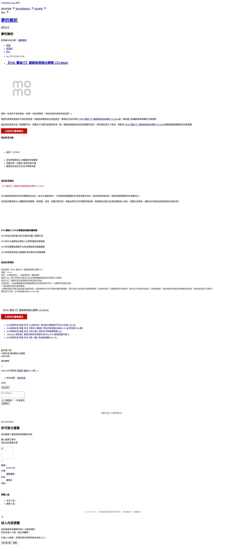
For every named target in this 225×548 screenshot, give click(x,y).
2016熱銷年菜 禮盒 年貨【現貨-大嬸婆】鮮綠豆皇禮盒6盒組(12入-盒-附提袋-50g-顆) (44, 328)
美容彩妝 (21, 378)
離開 (15, 543)
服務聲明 (137, 512)
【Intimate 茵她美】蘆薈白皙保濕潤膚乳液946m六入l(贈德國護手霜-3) (38, 334)
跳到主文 (5, 27)
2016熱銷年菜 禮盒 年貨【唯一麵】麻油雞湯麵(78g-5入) (31, 337)
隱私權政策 (127, 512)
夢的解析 (9, 20)
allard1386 (5, 356)
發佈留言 (5, 403)
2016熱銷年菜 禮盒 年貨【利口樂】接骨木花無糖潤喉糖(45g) (34, 331)
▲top (3, 382)
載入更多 (5, 388)
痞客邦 (20, 371)
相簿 (8, 45)
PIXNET (93, 512)
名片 (8, 52)
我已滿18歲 (6, 543)
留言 (26, 371)
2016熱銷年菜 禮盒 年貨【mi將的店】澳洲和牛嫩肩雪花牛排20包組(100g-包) (41, 325)
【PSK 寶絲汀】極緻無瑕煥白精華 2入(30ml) (37, 62)
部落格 (9, 49)
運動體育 (22, 40)
